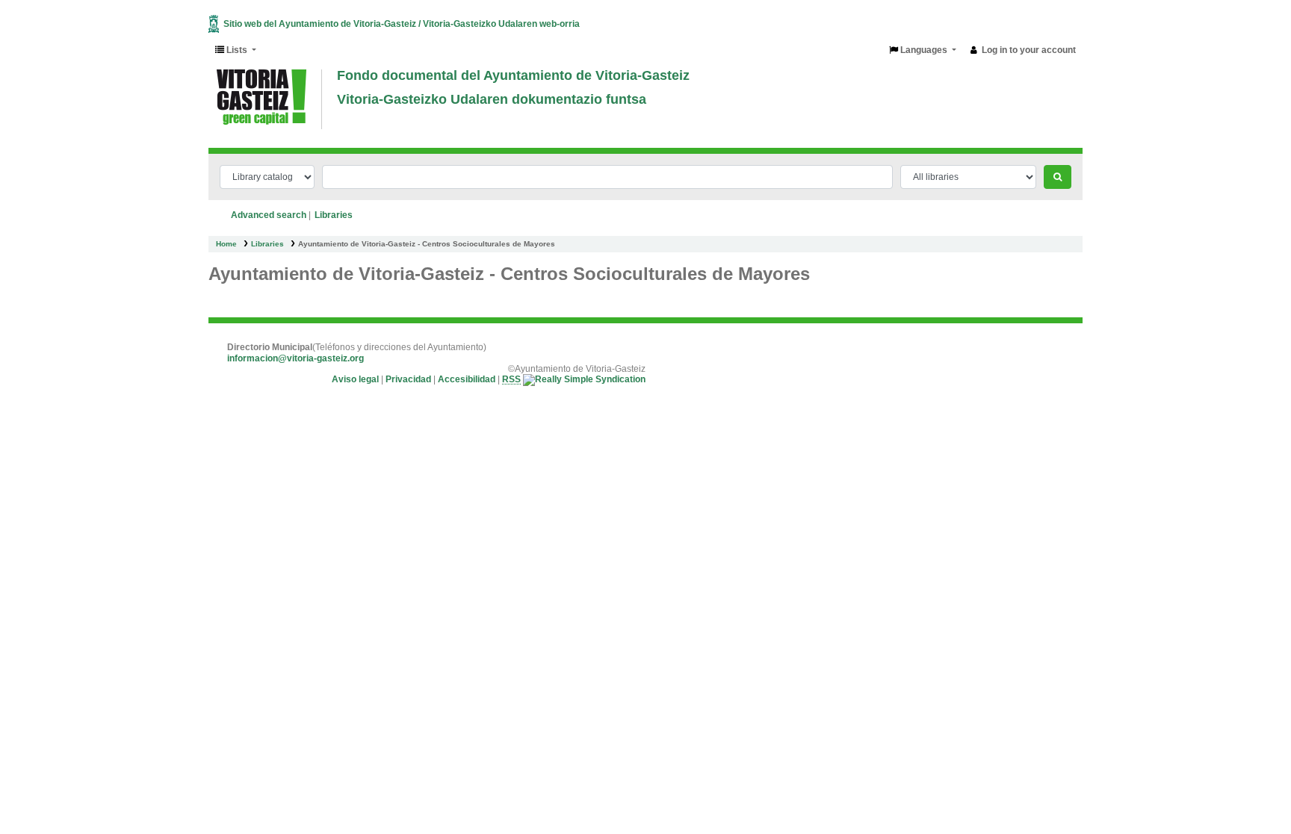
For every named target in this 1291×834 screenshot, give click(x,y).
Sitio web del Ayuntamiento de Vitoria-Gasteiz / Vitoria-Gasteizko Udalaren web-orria (401, 24)
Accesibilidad (466, 380)
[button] (235, 50)
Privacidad (408, 380)
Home (226, 244)
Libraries (267, 244)
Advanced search (268, 215)
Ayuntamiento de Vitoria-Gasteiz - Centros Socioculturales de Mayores (426, 244)
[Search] (1057, 177)
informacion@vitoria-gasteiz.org (295, 358)
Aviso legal (355, 380)
